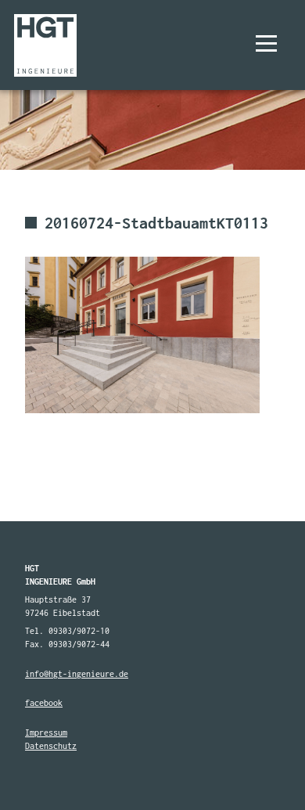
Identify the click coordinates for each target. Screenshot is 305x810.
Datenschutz (51, 746)
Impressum (46, 732)
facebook (44, 702)
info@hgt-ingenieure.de (76, 674)
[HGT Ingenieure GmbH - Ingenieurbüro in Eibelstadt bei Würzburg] (45, 45)
